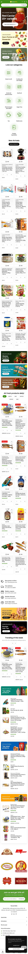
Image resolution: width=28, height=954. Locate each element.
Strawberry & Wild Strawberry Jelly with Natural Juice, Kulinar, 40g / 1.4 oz (21, 337)
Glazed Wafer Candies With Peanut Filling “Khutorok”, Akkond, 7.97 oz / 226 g (21, 205)
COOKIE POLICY (16, 945)
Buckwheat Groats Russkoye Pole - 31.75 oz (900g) (20, 459)
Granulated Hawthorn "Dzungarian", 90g (16, 836)
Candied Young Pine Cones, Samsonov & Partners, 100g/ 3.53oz (18, 756)
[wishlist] (22, 1)
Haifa (12, 781)
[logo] (14, 2)
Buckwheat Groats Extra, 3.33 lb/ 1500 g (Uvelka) (21, 527)
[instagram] (13, 914)
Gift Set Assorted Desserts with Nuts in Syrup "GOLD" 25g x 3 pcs (18, 807)
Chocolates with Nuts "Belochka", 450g (6, 560)
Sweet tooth (8, 79)
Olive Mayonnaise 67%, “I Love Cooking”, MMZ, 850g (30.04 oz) (6, 338)
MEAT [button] (16, 396)
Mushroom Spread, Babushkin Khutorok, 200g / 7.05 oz (7, 272)
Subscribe (22, 898)
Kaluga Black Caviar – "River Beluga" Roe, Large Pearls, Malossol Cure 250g (7, 423)
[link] (8, 72)
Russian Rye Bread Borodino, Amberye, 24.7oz (21, 495)
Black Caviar (5, 419)
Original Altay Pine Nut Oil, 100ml (17, 767)
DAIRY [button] (17, 399)
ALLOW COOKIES (16, 948)
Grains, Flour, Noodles (21, 456)
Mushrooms (19, 121)
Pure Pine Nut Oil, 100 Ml (17, 710)
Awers (12, 815)
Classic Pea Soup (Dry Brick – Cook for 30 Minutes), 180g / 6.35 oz (6, 304)
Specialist (13, 708)
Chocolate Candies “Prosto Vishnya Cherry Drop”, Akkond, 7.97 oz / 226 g (20, 169)
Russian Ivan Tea (14, 716)
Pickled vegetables (14, 134)
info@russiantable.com (9, 933)
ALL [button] (4, 396)
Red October (13, 698)
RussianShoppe (14, 726)
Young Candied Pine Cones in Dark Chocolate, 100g (18, 775)
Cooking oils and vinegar (19, 79)
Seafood (19, 93)
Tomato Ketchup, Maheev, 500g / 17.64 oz (20, 305)
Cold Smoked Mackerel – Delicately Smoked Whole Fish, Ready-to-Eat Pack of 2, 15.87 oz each (20, 424)
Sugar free (19, 107)
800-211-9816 (6, 935)
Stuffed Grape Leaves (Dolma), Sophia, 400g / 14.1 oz (21, 272)
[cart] (26, 1)
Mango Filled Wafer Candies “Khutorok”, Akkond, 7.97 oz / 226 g (7, 239)
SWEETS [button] (10, 396)
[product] (5, 702)
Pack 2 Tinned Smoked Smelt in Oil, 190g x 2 (18, 828)
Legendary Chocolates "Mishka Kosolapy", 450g (7, 495)
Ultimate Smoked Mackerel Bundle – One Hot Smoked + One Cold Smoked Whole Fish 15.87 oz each (21, 562)
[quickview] (12, 152)
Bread (17, 492)
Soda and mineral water (8, 93)
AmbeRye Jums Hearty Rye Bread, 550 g (6, 527)
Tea (9, 121)
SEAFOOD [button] (22, 396)
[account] (24, 1)
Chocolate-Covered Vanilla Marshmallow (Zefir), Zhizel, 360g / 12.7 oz (7, 169)
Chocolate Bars (19, 234)
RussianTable (14, 905)
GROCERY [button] (11, 399)
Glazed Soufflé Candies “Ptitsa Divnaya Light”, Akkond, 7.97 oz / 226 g (6, 205)
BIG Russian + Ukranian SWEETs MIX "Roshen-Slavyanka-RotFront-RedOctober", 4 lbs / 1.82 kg (18, 730)
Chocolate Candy (6, 492)
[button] (1, 1)
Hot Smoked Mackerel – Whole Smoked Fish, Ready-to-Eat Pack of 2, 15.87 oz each (21, 667)
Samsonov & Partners (15, 753)
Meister (12, 826)
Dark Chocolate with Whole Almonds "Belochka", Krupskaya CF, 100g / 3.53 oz (21, 238)
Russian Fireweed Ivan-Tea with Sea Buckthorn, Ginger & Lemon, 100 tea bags (18, 719)
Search (24, 5)
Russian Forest (14, 804)
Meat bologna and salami (8, 107)
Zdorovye (13, 834)
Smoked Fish (18, 419)
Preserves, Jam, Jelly (21, 333)
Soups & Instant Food (7, 301)
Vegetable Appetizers (7, 268)
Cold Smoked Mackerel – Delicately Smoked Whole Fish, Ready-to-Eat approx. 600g (7, 460)
